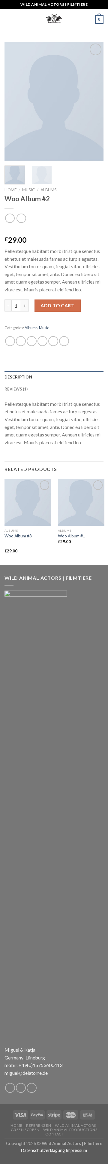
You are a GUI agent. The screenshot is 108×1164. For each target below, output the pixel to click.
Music (28, 189)
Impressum (76, 1150)
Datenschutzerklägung (43, 1150)
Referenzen (38, 1125)
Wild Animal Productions (70, 1129)
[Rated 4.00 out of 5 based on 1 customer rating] (54, 230)
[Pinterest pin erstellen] (53, 341)
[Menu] (8, 19)
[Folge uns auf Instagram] (21, 1088)
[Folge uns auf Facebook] (10, 1088)
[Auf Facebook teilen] (21, 341)
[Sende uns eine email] (32, 1088)
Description (18, 377)
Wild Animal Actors (75, 1125)
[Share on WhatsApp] (10, 341)
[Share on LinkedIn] (64, 341)
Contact (54, 1134)
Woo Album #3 (18, 535)
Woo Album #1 (71, 535)
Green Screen (25, 1129)
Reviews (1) (16, 389)
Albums (48, 189)
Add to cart (57, 305)
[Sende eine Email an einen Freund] (42, 341)
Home (10, 189)
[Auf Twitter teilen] (32, 341)
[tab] (54, 377)
